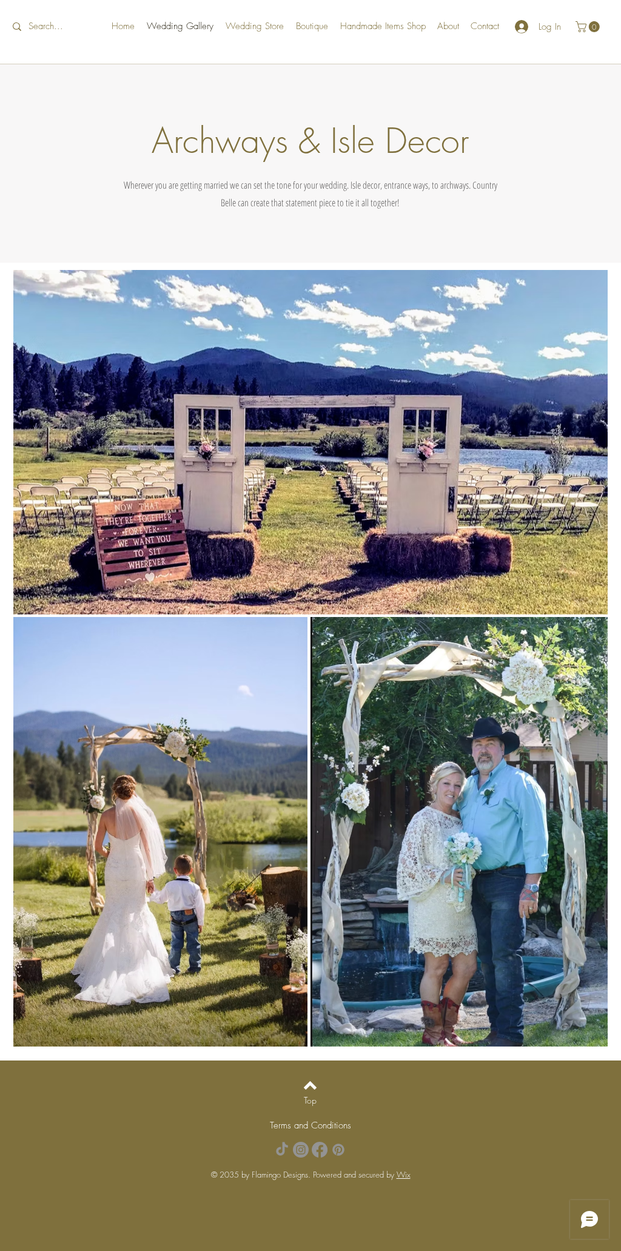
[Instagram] (301, 1150)
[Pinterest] (338, 1150)
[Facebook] (319, 1150)
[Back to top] (310, 1085)
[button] (589, 26)
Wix (404, 1174)
